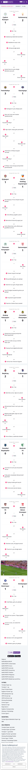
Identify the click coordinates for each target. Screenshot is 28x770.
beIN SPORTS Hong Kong (8, 670)
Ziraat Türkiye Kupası (7, 689)
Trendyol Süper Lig (6, 685)
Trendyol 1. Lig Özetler (7, 731)
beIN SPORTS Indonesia (8, 677)
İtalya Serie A (5, 707)
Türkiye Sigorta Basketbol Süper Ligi (11, 719)
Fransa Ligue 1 (5, 702)
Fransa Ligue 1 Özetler (7, 738)
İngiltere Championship (8, 709)
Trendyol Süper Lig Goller (8, 727)
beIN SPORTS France (7, 666)
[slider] (14, 571)
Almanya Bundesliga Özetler (9, 736)
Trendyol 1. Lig (5, 687)
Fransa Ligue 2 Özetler (7, 742)
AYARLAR (14, 766)
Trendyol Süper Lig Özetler (8, 729)
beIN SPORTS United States (9, 663)
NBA (3, 721)
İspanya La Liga (5, 704)
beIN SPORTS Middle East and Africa (11, 679)
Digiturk (4, 659)
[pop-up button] (23, 573)
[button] (8, 2)
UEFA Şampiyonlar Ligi (7, 693)
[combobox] (7, 6)
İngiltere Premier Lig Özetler (9, 734)
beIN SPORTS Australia (7, 668)
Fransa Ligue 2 (5, 713)
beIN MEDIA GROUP (7, 661)
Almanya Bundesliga (7, 700)
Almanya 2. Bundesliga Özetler (9, 740)
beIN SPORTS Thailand (7, 672)
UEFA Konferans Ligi (7, 698)
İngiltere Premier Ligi (7, 691)
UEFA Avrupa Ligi (6, 696)
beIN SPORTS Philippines (8, 674)
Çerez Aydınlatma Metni (9, 761)
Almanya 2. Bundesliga (7, 711)
